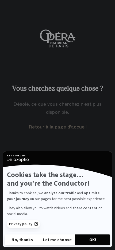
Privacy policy (20, 224)
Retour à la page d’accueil (58, 126)
